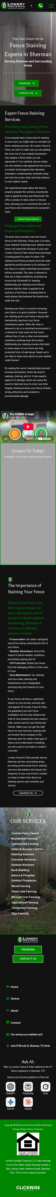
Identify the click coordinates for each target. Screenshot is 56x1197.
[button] (26, 83)
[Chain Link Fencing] (23, 891)
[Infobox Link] (28, 987)
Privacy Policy (19, 1129)
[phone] (40, 5)
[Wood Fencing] (20, 886)
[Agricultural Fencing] (24, 902)
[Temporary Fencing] (24, 908)
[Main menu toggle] (51, 6)
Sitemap (47, 1125)
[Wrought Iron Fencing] (25, 897)
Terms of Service (35, 1129)
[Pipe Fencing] (20, 913)
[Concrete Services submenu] (37, 859)
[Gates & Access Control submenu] (44, 849)
